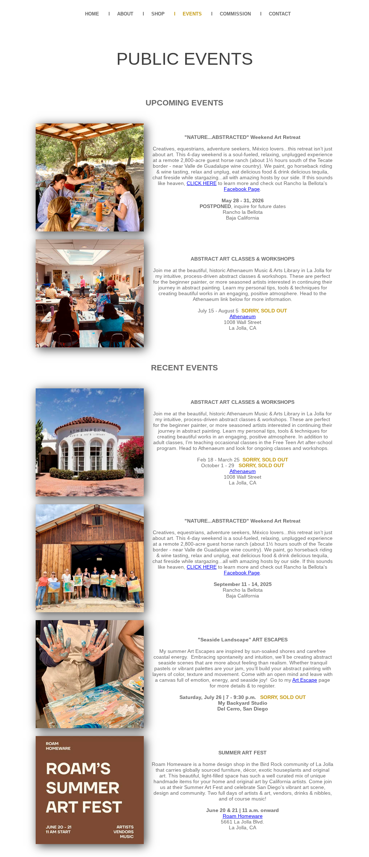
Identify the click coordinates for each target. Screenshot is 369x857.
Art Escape (304, 680)
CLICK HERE (202, 183)
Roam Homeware (243, 816)
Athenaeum (243, 316)
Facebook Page (242, 189)
